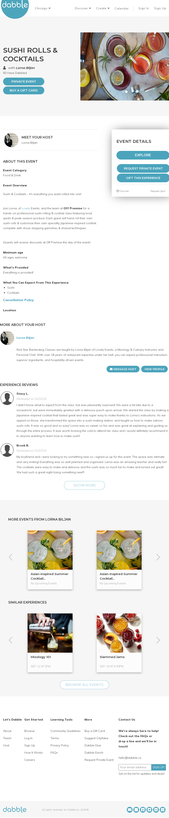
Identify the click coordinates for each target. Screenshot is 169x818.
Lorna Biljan (25, 68)
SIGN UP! (159, 767)
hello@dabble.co (130, 758)
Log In (28, 738)
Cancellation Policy (18, 300)
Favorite (124, 191)
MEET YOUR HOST (37, 137)
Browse (29, 731)
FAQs (54, 752)
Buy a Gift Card (24, 90)
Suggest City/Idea (96, 738)
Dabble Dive (92, 745)
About (7, 731)
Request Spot (157, 191)
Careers (29, 760)
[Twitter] (149, 810)
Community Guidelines (65, 731)
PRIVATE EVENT (23, 81)
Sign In (144, 8)
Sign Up (160, 8)
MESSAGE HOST (124, 369)
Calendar (122, 8)
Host (6, 745)
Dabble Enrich (93, 752)
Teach (7, 738)
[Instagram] (136, 810)
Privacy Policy (59, 745)
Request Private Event (99, 760)
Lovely (26, 208)
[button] (43, 8)
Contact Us (127, 719)
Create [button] (102, 8)
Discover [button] (82, 8)
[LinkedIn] (156, 810)
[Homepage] (14, 809)
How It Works (33, 752)
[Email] (130, 810)
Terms (54, 738)
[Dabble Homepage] (16, 9)
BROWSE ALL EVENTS (84, 685)
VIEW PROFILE (154, 369)
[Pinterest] (162, 810)
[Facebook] (143, 810)
